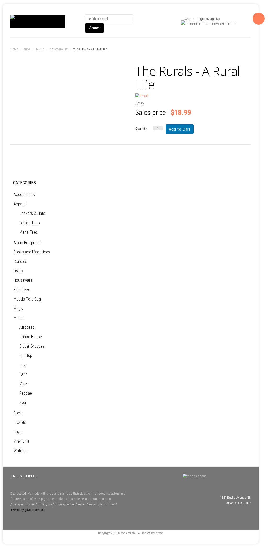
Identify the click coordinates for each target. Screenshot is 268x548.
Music (40, 49)
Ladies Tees (29, 222)
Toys (18, 431)
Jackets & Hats (32, 213)
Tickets (20, 422)
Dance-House (59, 49)
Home (14, 49)
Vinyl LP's (21, 441)
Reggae (25, 393)
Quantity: (141, 128)
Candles (20, 261)
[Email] (141, 96)
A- (248, 50)
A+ (236, 50)
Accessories (24, 194)
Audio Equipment (28, 242)
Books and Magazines (32, 252)
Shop (27, 49)
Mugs (18, 308)
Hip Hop (25, 355)
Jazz (23, 364)
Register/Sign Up (208, 19)
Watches (21, 450)
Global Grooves (31, 346)
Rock (18, 413)
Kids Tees (22, 289)
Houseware (23, 280)
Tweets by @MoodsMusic (27, 510)
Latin (23, 374)
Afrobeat (26, 327)
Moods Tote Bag (27, 299)
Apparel (20, 203)
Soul (23, 402)
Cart (188, 19)
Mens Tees (28, 232)
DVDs (18, 270)
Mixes (24, 383)
